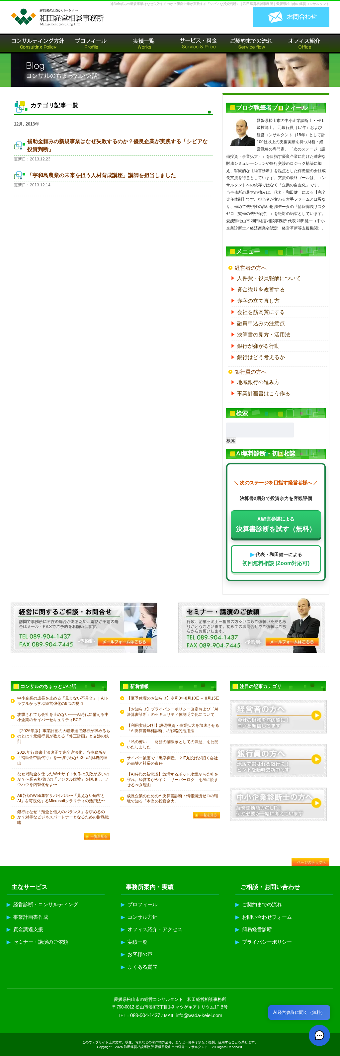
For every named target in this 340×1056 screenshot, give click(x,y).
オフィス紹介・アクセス (151, 929)
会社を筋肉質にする (261, 312)
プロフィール (139, 904)
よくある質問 (139, 967)
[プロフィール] (90, 43)
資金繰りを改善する (261, 289)
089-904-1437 (145, 1015)
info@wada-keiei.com (199, 1015)
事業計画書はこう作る (263, 393)
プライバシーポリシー (263, 942)
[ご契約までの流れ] (249, 43)
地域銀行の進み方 (258, 382)
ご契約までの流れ (258, 904)
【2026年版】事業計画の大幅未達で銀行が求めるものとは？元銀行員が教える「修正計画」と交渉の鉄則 (63, 736)
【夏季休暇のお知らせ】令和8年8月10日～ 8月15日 (173, 698)
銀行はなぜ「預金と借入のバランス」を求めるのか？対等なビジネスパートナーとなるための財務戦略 (63, 817)
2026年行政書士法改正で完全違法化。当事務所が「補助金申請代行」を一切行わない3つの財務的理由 (62, 757)
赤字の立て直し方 (258, 301)
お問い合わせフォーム (263, 917)
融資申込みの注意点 (261, 323)
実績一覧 (134, 942)
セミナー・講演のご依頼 (37, 942)
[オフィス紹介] (302, 43)
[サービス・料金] (196, 43)
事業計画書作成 (27, 917)
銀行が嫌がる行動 (258, 346)
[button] (319, 1035)
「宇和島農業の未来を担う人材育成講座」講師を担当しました (101, 175)
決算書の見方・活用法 (263, 334)
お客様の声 (136, 954)
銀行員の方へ (251, 372)
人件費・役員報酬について (269, 278)
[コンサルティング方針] (37, 43)
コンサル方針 (139, 917)
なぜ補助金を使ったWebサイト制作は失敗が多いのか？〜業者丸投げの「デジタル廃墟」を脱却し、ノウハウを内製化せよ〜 (63, 779)
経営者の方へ (251, 268)
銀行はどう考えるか (261, 357)
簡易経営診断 (253, 929)
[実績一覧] (143, 43)
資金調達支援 (25, 929)
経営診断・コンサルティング (42, 904)
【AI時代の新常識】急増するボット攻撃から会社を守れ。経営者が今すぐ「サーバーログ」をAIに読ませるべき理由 (172, 779)
